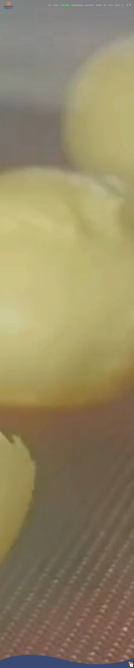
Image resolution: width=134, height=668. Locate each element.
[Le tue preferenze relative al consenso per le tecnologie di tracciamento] (131, 665)
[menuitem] (123, 5)
